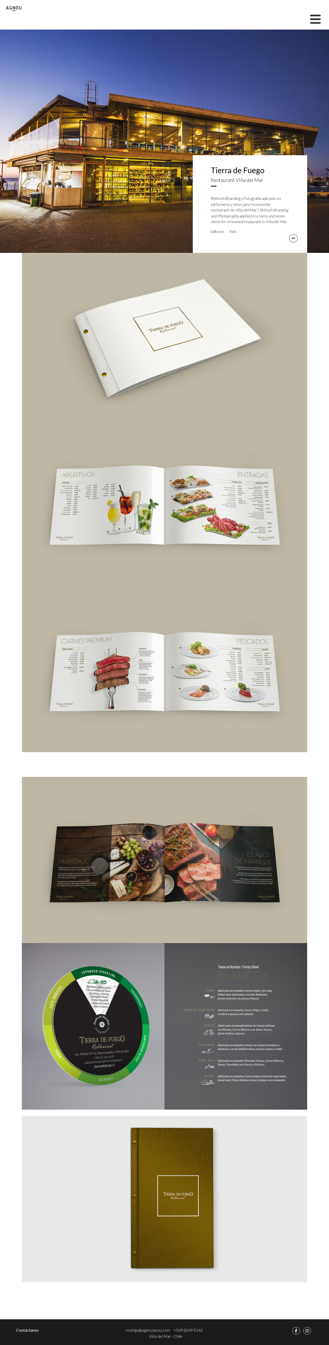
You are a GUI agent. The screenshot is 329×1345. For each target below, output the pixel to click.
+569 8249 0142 (188, 1330)
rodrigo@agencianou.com (148, 1330)
